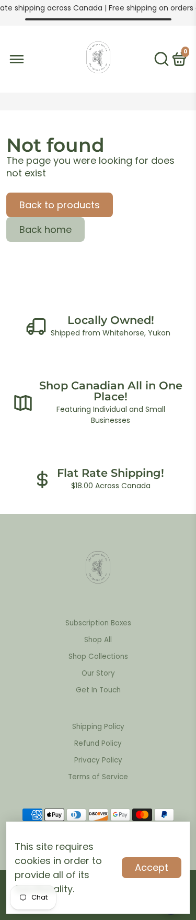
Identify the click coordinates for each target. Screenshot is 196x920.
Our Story (98, 673)
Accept (151, 867)
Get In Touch (98, 690)
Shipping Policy (98, 727)
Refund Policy (98, 743)
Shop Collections (98, 656)
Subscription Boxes (98, 623)
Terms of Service (98, 777)
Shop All (98, 640)
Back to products (59, 204)
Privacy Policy (98, 760)
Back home (45, 229)
